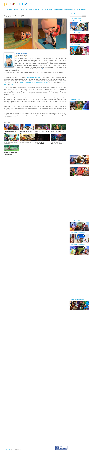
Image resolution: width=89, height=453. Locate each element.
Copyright (7, 449)
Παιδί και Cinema (76, 18)
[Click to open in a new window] (35, 48)
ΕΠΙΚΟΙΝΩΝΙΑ (81, 9)
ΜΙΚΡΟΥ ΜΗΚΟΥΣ (34, 9)
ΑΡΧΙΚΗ (9, 9)
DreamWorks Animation (34, 77)
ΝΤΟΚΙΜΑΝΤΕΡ (47, 9)
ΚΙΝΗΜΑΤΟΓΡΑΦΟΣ (20, 9)
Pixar (11, 84)
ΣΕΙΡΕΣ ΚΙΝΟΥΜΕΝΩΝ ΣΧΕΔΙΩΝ (64, 9)
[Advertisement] (79, 77)
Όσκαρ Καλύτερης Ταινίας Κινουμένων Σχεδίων (34, 82)
